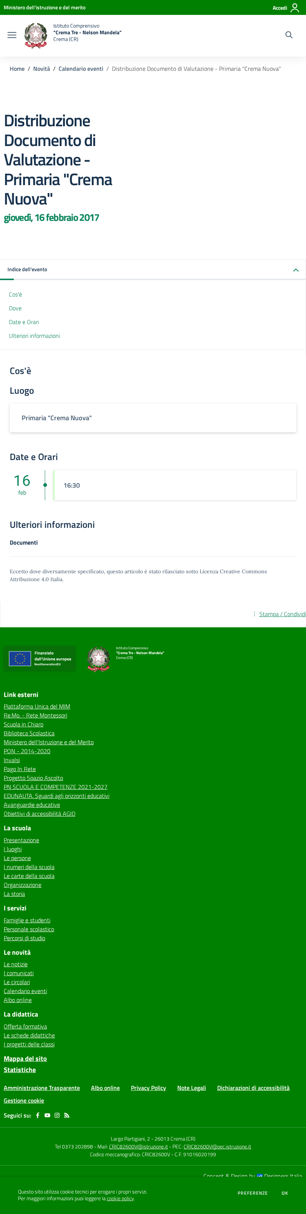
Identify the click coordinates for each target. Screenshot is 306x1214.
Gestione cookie (24, 1100)
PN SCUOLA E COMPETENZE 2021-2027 (55, 786)
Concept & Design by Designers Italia (252, 1176)
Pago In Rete (20, 768)
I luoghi (13, 848)
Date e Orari (24, 321)
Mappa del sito (25, 1058)
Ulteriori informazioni (34, 335)
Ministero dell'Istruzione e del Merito (49, 742)
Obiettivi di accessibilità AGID (39, 813)
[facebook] (37, 1115)
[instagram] (57, 1115)
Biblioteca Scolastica (29, 733)
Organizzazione (22, 884)
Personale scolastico (29, 929)
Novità (41, 68)
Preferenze (253, 1193)
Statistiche (20, 1070)
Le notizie (16, 964)
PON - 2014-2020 (27, 751)
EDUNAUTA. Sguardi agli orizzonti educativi (56, 795)
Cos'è (15, 294)
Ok (285, 1193)
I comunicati (19, 973)
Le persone (17, 857)
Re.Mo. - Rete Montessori (35, 715)
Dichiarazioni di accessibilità (253, 1087)
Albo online (18, 999)
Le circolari (17, 981)
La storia (14, 893)
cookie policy (120, 1198)
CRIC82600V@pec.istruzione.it (217, 1146)
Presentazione (21, 840)
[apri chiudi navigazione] (11, 35)
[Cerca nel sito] (289, 36)
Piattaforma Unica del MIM (37, 706)
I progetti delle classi (29, 1044)
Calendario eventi (81, 68)
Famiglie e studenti (27, 920)
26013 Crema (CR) (175, 1138)
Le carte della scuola (29, 875)
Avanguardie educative (32, 804)
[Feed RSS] (66, 1115)
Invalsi (12, 759)
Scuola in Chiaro (23, 724)
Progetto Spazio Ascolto (33, 777)
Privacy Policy (148, 1087)
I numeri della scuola (29, 866)
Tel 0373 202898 (74, 1146)
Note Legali (191, 1087)
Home (17, 68)
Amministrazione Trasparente (42, 1087)
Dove (15, 308)
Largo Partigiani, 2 (130, 1138)
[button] (153, 270)
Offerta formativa (25, 1026)
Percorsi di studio (24, 938)
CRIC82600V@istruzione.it (138, 1146)
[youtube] (47, 1115)
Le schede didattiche (29, 1035)
